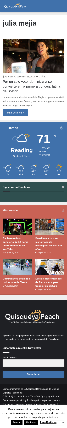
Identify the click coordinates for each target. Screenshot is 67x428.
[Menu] (62, 7)
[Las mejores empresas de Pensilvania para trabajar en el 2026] (49, 267)
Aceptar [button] (16, 422)
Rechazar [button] (31, 422)
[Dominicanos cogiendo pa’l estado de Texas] (17, 267)
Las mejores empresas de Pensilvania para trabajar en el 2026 (48, 282)
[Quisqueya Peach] (16, 6)
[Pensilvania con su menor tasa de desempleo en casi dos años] (49, 227)
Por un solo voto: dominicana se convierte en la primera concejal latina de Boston (31, 86)
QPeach (9, 77)
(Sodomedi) (17, 392)
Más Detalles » (15, 112)
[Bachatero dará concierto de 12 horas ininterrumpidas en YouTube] (17, 227)
